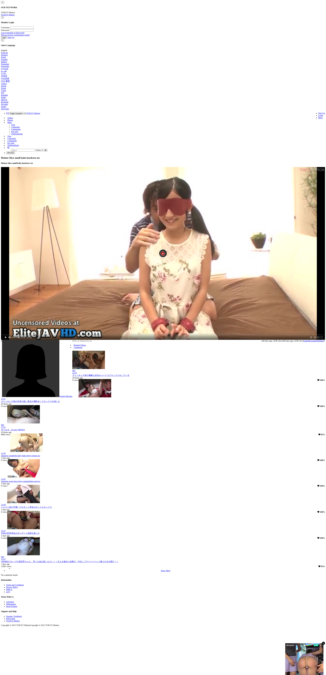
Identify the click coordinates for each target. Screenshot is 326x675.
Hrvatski (4, 104)
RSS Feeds (10, 619)
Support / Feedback (14, 616)
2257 (8, 592)
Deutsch (4, 55)
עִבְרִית (3, 73)
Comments (78, 347)
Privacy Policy (12, 587)
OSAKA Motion (8, 15)
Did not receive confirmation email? (15, 35)
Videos (10, 118)
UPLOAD (10, 153)
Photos (10, 120)
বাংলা (2, 93)
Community (16, 129)
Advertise (10, 602)
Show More (165, 571)
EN (7, 113)
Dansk (3, 86)
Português (5, 64)
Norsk (3, 88)
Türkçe (4, 84)
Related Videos (80, 345)
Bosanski (4, 102)
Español (4, 59)
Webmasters (11, 604)
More (320, 118)
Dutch (3, 57)
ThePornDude (17, 134)
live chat (14, 132)
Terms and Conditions (15, 585)
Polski (3, 97)
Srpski (3, 107)
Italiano (4, 62)
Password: (5, 30)
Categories (15, 127)
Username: (5, 27)
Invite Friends (11, 606)
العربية (4, 71)
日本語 (4, 76)
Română (4, 95)
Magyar (4, 100)
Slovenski (5, 109)
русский (4, 69)
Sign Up (11, 37)
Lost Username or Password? (13, 33)
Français (4, 53)
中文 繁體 (5, 81)
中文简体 (5, 78)
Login (4, 38)
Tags (13, 125)
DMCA (9, 589)
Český (3, 90)
